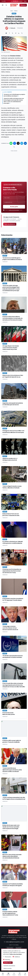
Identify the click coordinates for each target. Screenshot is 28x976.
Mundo (15, 10)
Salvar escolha (7, 968)
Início (12, 10)
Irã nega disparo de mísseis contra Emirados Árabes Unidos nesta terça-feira (10, 347)
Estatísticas (17, 956)
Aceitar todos (7, 962)
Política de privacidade (15, 954)
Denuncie (23, 5)
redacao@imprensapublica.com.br (15, 941)
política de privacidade (14, 210)
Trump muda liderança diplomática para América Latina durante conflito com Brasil (12, 769)
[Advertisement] (14, 166)
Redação (13, 28)
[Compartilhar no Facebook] (9, 33)
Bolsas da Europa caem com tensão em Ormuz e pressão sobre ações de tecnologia (11, 826)
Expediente (18, 947)
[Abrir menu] (2, 5)
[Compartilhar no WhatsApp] (6, 33)
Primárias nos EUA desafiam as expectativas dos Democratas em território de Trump (11, 571)
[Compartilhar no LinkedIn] (18, 33)
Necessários (8, 956)
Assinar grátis (14, 206)
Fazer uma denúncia (9, 224)
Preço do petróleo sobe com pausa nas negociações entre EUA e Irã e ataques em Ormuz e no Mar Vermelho (13, 685)
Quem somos (10, 947)
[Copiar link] (22, 33)
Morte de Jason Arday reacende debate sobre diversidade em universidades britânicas (11, 856)
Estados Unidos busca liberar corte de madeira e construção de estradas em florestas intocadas (12, 318)
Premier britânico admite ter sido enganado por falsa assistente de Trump (10, 913)
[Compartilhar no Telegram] (15, 33)
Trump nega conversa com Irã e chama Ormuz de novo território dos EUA (10, 628)
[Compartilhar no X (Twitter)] (12, 33)
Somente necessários (9, 965)
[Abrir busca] (6, 5)
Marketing (7, 959)
